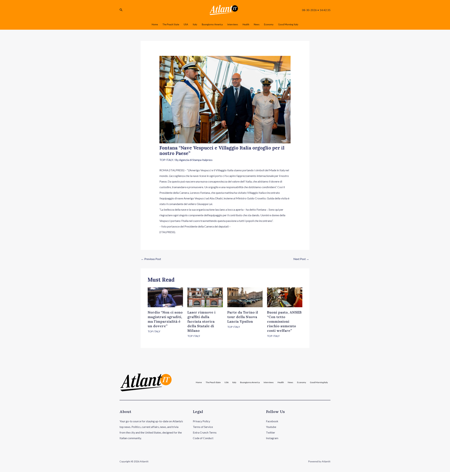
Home (199, 382)
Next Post (301, 259)
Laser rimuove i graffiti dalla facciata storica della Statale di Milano (201, 321)
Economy (301, 382)
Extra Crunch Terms (205, 432)
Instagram (272, 438)
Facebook (272, 421)
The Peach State (213, 382)
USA (226, 382)
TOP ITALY (166, 159)
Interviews (269, 382)
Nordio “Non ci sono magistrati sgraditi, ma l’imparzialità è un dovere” (165, 319)
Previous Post (151, 259)
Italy (234, 382)
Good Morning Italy (319, 382)
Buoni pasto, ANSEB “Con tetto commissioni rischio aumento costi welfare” (284, 321)
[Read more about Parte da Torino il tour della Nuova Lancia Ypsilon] (245, 297)
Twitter (270, 432)
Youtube (271, 426)
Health (281, 382)
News (290, 382)
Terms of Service (203, 426)
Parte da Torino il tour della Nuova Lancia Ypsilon (242, 317)
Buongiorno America (250, 382)
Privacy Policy (201, 421)
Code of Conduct (203, 438)
